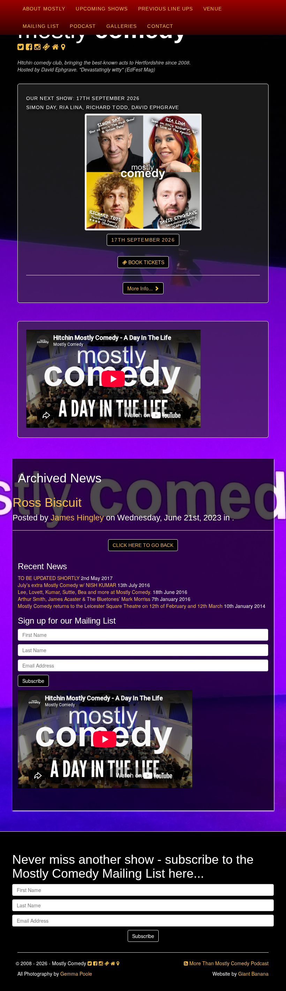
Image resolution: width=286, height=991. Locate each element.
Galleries (121, 26)
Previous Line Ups (165, 9)
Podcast (83, 26)
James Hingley (77, 517)
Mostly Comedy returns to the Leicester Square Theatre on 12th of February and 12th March (120, 605)
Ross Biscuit (47, 502)
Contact (160, 26)
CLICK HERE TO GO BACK (143, 545)
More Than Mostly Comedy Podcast (228, 963)
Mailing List (41, 26)
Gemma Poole (76, 973)
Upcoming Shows (102, 9)
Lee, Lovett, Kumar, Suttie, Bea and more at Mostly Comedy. (84, 591)
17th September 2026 (142, 240)
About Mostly (44, 9)
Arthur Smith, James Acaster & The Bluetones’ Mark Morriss (84, 598)
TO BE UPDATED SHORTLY (49, 577)
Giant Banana (253, 973)
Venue (212, 9)
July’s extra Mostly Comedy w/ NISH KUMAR (67, 584)
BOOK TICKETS (145, 262)
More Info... (140, 288)
